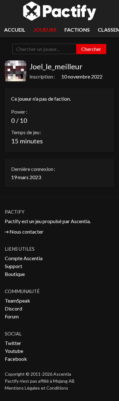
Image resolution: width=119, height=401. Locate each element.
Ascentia (80, 221)
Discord (13, 308)
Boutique (15, 274)
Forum (12, 316)
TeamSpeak (17, 301)
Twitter (13, 343)
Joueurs (44, 30)
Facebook (16, 359)
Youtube (14, 351)
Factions (77, 30)
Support (13, 266)
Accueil (14, 30)
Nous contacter (26, 232)
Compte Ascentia (24, 258)
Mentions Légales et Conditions (36, 388)
